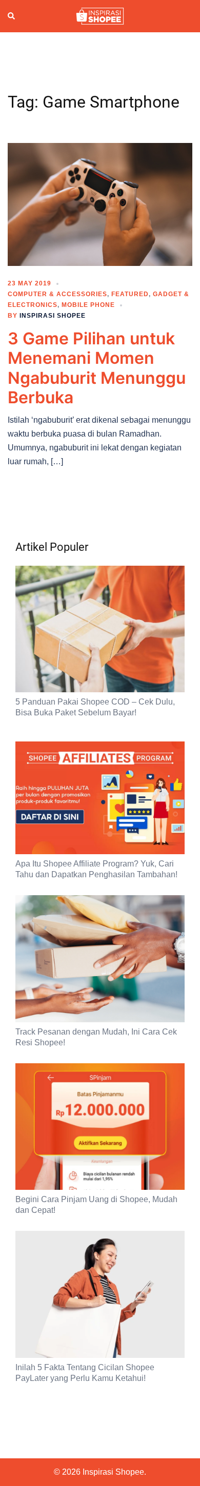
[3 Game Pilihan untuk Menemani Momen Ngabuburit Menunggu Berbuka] (100, 204)
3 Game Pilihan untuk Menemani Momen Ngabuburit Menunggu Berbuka (97, 367)
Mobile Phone (88, 304)
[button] (12, 16)
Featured (130, 294)
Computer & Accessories (57, 294)
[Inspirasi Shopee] (100, 15)
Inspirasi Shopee (52, 315)
